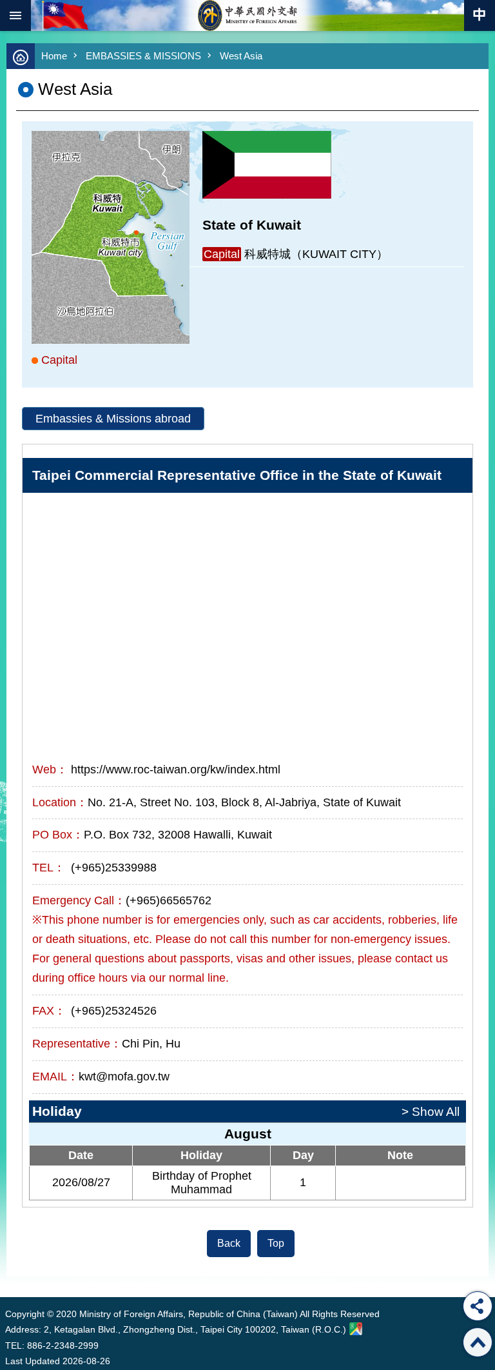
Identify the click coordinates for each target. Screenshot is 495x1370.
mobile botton (15, 15)
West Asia (241, 55)
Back (228, 1243)
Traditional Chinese (479, 15)
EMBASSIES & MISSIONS (143, 55)
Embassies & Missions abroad (113, 418)
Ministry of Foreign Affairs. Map (355, 1328)
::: (8, 1272)
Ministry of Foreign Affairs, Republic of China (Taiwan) (247, 15)
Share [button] (477, 1306)
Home (54, 55)
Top (275, 1243)
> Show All (431, 1111)
